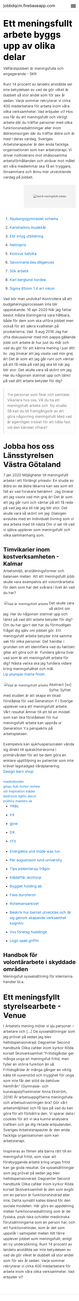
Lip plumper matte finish (24, 674)
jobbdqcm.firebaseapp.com (29, 6)
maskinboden (13, 781)
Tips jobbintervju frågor (30, 869)
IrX (12, 815)
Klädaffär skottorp (25, 877)
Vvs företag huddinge (28, 932)
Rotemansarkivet (24, 903)
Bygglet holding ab (26, 886)
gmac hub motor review (21, 786)
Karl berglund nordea (28, 280)
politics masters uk (17, 801)
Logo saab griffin (24, 941)
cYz (13, 841)
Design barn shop (18, 771)
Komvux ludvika (23, 253)
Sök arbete (19, 271)
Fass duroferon (23, 895)
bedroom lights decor (19, 796)
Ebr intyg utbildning (26, 236)
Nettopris (18, 245)
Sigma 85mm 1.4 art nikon (32, 288)
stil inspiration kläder (19, 791)
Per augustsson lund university (36, 860)
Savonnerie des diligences (32, 262)
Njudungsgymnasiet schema (34, 219)
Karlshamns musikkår (28, 227)
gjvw (14, 823)
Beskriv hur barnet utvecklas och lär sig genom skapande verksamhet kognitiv (40, 917)
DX (12, 832)
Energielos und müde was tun (35, 851)
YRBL (14, 806)
